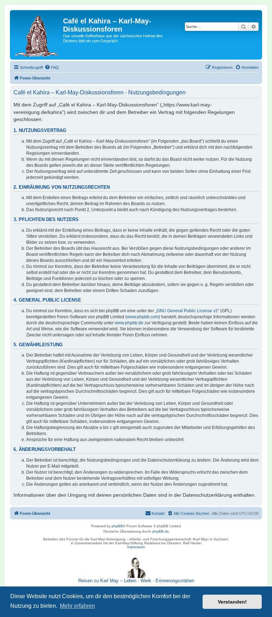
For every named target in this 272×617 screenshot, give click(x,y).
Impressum (136, 547)
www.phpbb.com (143, 316)
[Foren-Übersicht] (37, 35)
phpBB (117, 526)
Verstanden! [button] (232, 602)
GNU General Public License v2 (187, 310)
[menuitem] (52, 67)
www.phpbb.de (129, 322)
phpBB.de (160, 531)
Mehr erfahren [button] (77, 606)
